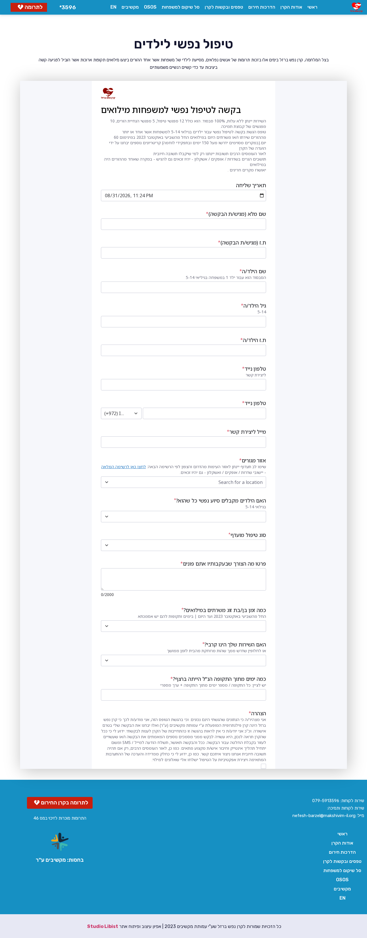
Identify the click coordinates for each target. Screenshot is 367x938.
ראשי (312, 7)
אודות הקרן (291, 7)
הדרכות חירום (261, 7)
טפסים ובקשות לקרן (224, 7)
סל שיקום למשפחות (181, 7)
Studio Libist (102, 926)
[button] (66, 7)
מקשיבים (130, 7)
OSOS (150, 7)
